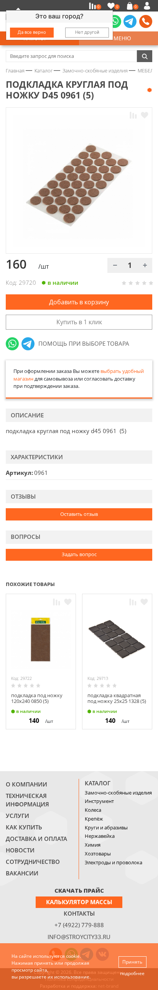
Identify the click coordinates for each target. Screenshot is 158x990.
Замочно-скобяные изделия (118, 792)
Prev (133, 583)
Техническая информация (27, 800)
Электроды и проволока (113, 862)
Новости (20, 850)
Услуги (17, 815)
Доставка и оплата (36, 838)
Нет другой (87, 32)
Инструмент (99, 801)
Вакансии (22, 873)
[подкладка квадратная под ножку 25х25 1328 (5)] (117, 639)
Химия (92, 844)
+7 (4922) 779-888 (79, 925)
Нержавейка (100, 835)
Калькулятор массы (79, 902)
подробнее (132, 973)
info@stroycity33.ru (79, 937)
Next (149, 583)
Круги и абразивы (106, 827)
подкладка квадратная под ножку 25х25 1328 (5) (116, 698)
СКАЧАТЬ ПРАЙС (79, 890)
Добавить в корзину (79, 302)
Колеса (93, 809)
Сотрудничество (33, 861)
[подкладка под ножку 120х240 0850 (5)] (41, 639)
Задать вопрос (79, 554)
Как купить (24, 827)
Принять (132, 962)
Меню (120, 38)
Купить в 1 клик (79, 322)
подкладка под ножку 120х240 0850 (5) (37, 698)
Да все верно (32, 32)
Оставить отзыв (79, 514)
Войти (148, 5)
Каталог (97, 783)
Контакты (79, 913)
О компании (26, 784)
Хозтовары (98, 853)
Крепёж (94, 818)
